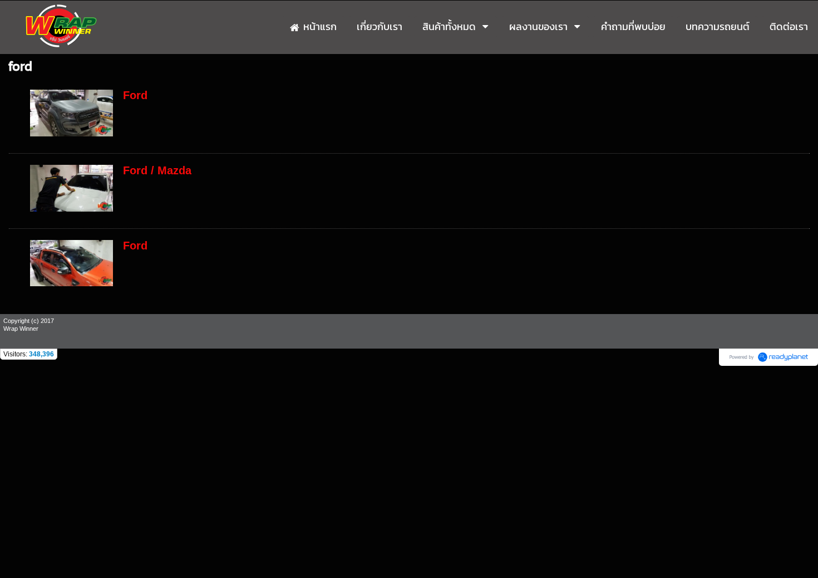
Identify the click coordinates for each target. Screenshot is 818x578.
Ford (135, 95)
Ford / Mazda (157, 170)
